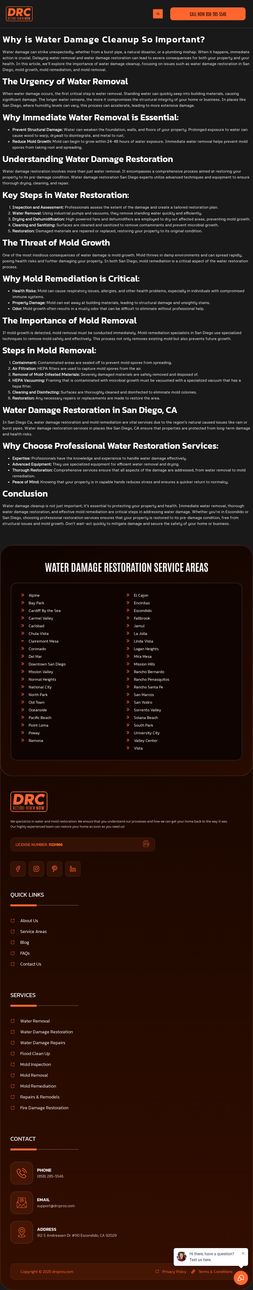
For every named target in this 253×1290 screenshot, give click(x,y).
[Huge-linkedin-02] (73, 869)
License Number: (39, 844)
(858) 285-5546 (50, 1176)
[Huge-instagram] (36, 869)
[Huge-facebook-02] (18, 869)
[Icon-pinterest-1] (54, 869)
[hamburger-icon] (158, 13)
